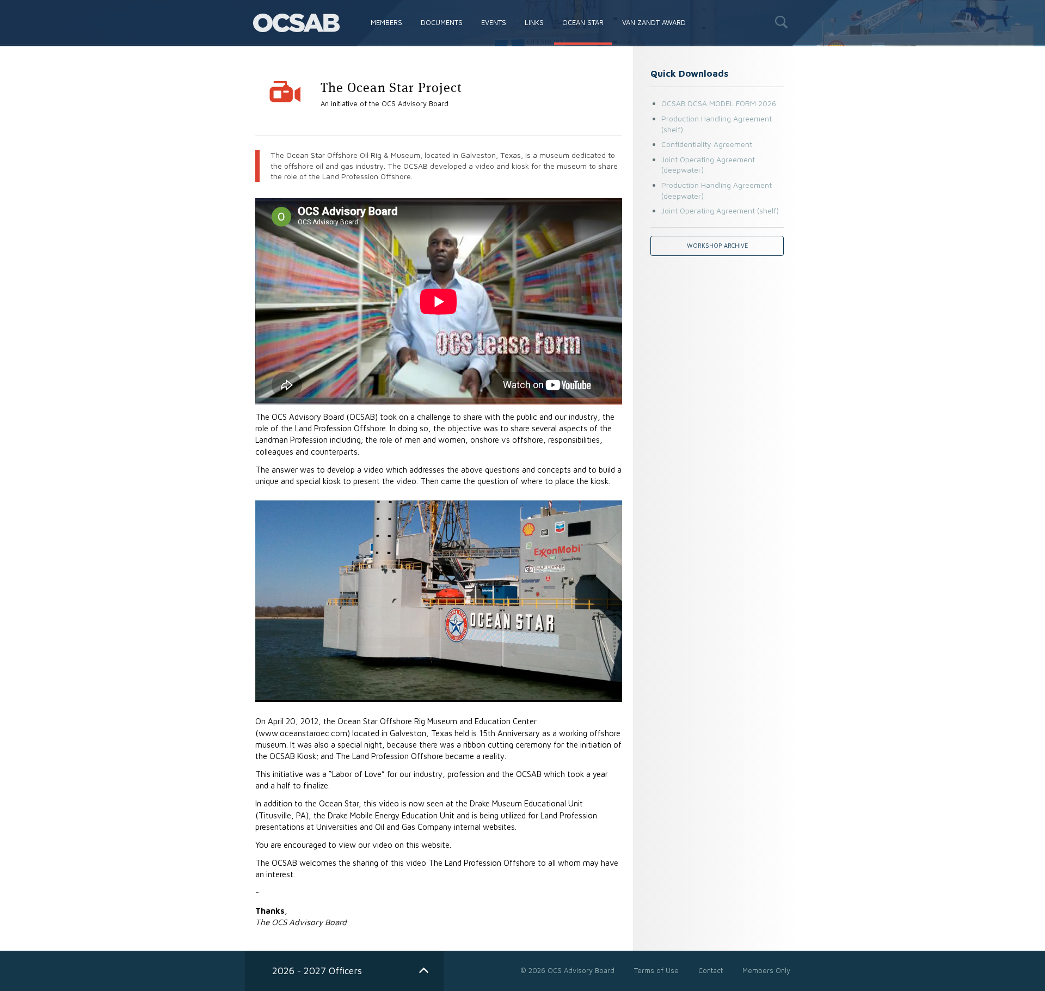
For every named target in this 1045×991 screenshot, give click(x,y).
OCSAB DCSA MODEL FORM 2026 (718, 103)
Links (534, 22)
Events (493, 22)
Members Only (766, 970)
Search (781, 22)
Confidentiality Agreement (706, 144)
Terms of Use (656, 970)
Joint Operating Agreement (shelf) (720, 210)
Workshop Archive (717, 245)
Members (386, 22)
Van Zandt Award (654, 22)
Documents (442, 22)
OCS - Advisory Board (296, 23)
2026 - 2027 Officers (317, 970)
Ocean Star (583, 22)
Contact (710, 970)
